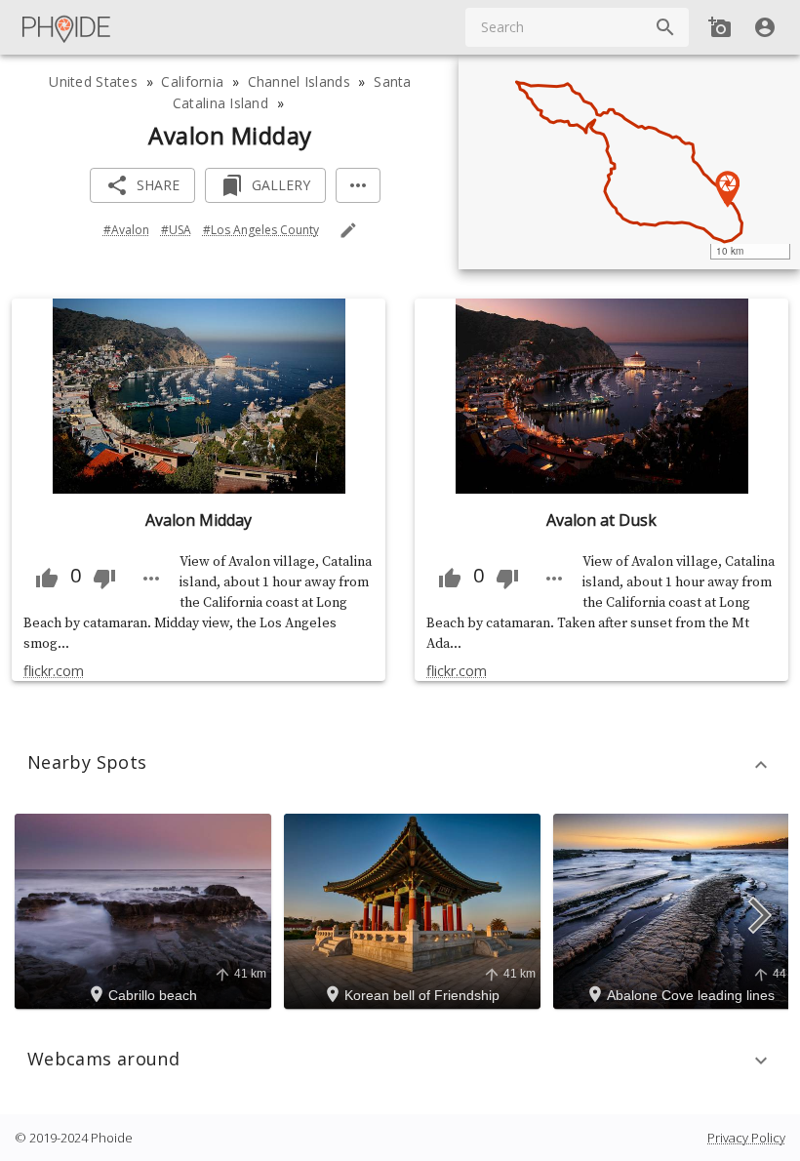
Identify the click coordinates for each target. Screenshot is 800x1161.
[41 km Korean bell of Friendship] (415, 909)
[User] (765, 27)
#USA (176, 229)
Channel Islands (299, 81)
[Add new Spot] (720, 27)
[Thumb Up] (46, 578)
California (192, 81)
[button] (400, 765)
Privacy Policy (746, 1137)
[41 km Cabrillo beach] (146, 909)
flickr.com (53, 670)
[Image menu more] (151, 578)
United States (93, 81)
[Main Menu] (67, 27)
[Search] (665, 27)
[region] (629, 162)
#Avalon (126, 229)
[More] (358, 186)
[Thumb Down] (104, 578)
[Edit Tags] (348, 230)
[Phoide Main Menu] (67, 27)
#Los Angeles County (261, 229)
